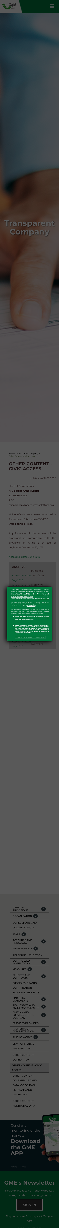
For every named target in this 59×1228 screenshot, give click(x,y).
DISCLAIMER (31, 606)
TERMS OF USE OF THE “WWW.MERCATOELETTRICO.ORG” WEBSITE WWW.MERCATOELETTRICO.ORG (30, 595)
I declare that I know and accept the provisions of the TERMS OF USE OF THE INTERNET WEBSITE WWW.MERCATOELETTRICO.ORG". (32, 618)
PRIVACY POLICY (43, 598)
